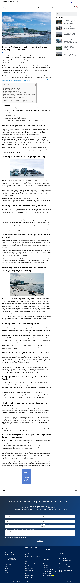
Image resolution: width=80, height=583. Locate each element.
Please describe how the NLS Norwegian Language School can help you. (22, 529)
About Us (14, 7)
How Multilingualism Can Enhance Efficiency (12, 88)
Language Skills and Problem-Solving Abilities (12, 91)
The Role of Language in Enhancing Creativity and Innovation (16, 100)
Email (6, 519)
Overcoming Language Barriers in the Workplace (13, 97)
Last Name (42, 514)
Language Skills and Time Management (11, 95)
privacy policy (22, 537)
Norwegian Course (29, 7)
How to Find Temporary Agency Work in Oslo (70, 27)
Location (7, 524)
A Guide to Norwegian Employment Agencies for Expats (70, 34)
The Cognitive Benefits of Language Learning (12, 89)
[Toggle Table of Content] (33, 85)
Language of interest (45, 524)
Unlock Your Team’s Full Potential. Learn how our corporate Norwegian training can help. (26, 476)
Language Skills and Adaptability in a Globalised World (14, 98)
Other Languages (51, 7)
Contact (20, 7)
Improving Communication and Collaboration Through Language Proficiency (19, 94)
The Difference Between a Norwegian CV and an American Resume (70, 22)
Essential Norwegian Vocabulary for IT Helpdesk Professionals (70, 54)
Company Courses (40, 7)
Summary (7, 86)
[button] (74, 7)
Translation (69, 7)
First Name (7, 514)
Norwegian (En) (7, 53)
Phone (41, 519)
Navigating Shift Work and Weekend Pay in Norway (69, 48)
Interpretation (61, 7)
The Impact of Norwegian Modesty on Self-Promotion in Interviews (70, 41)
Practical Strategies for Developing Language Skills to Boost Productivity (18, 101)
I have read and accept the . (16, 537)
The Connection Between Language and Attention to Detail (15, 92)
